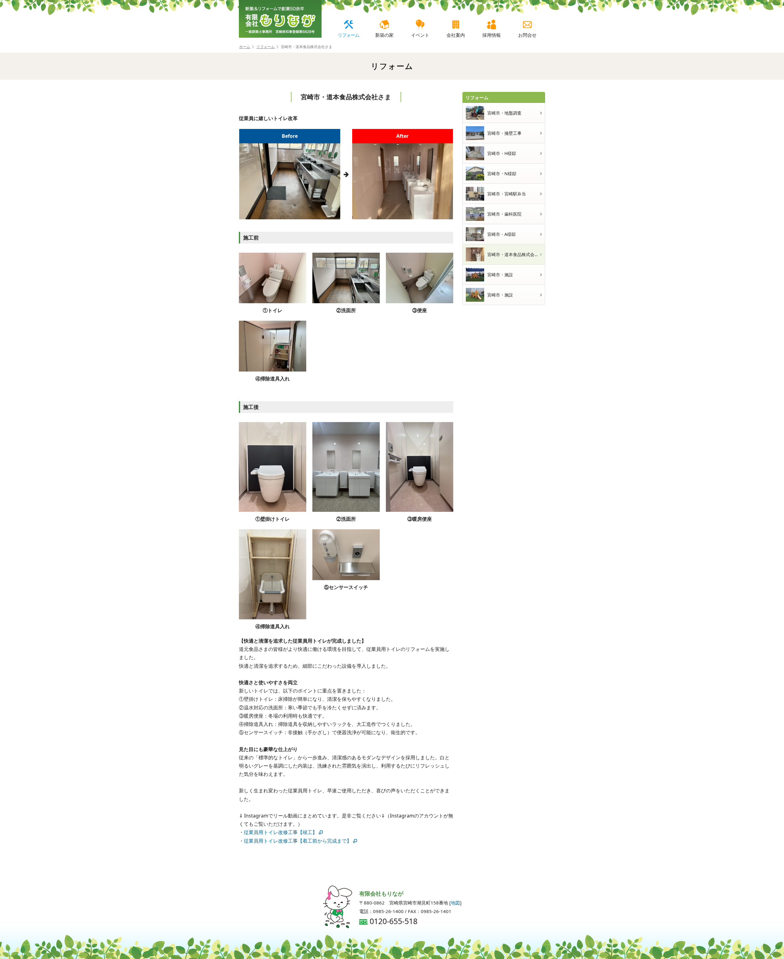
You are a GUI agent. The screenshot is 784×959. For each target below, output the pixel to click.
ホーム (244, 47)
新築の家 (384, 35)
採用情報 (491, 35)
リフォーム (348, 35)
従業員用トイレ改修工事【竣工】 (280, 832)
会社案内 (456, 35)
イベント (420, 35)
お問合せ (527, 35)
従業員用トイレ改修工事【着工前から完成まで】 (298, 840)
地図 (455, 903)
